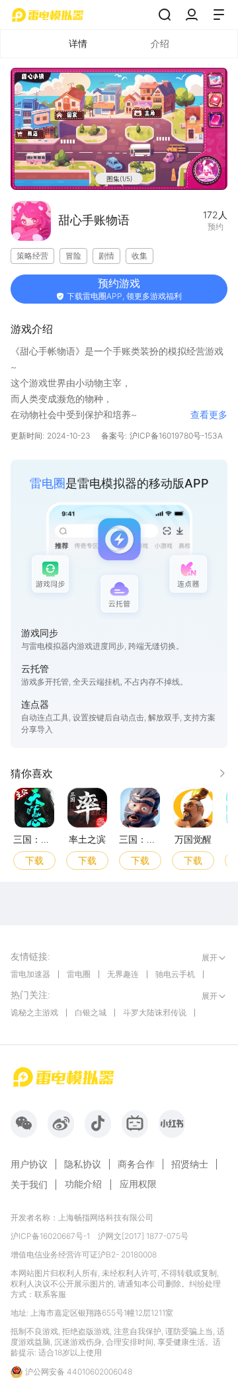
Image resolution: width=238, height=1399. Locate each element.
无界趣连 (123, 974)
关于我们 (29, 1184)
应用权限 (138, 1183)
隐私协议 (82, 1164)
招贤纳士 (189, 1164)
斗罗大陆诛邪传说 (154, 1012)
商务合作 (136, 1164)
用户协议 (29, 1164)
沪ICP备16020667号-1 (50, 1236)
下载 (34, 859)
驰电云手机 (175, 974)
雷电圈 (79, 974)
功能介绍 (83, 1183)
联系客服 (50, 1294)
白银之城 (90, 1012)
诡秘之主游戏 (34, 1012)
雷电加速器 (30, 974)
